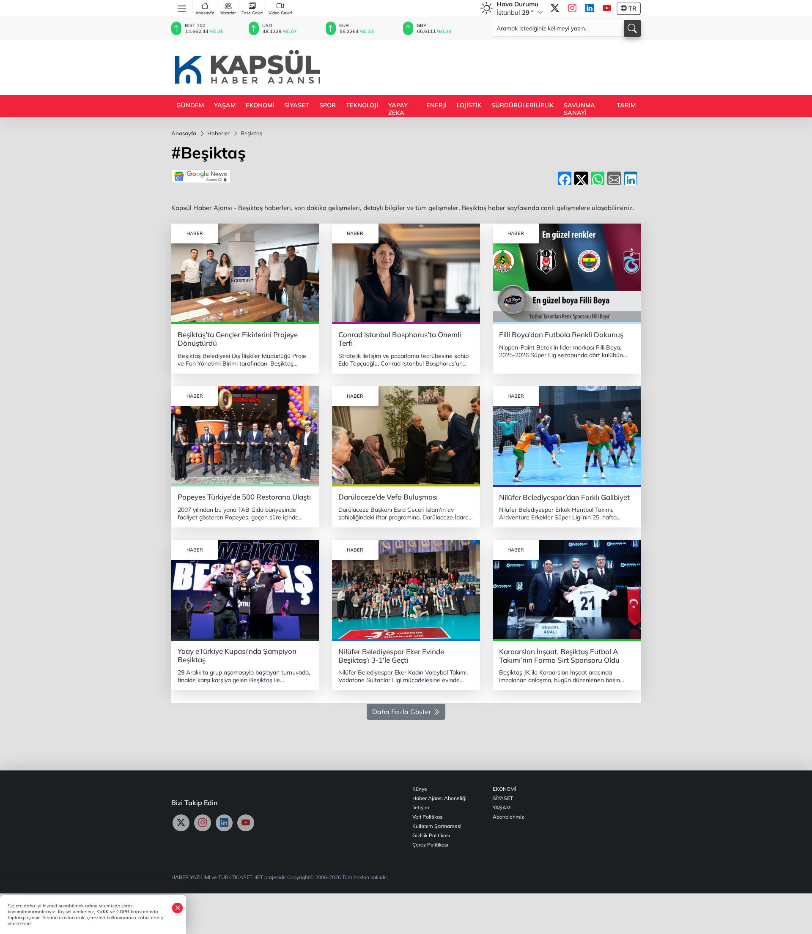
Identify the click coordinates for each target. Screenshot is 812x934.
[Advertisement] (487, 67)
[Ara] (632, 28)
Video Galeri (280, 13)
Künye (419, 789)
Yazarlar (228, 13)
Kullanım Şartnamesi (436, 826)
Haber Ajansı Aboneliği (439, 798)
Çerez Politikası (430, 844)
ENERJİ (436, 105)
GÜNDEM (190, 105)
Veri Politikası (428, 817)
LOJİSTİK (469, 105)
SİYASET (296, 105)
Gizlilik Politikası (431, 835)
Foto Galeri (252, 13)
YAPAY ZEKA (398, 109)
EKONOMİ (260, 105)
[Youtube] (607, 8)
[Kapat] (178, 907)
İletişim (420, 807)
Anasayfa (204, 13)
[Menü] (182, 7)
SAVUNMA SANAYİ (579, 109)
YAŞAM (225, 105)
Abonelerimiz (508, 817)
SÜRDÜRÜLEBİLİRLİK (522, 105)
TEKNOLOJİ (362, 105)
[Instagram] (572, 8)
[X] (555, 8)
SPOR (327, 105)
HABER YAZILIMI (190, 877)
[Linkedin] (589, 8)
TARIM (626, 105)
